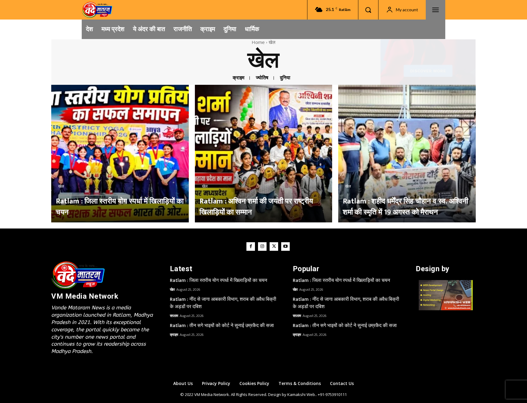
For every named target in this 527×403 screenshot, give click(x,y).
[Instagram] (262, 246)
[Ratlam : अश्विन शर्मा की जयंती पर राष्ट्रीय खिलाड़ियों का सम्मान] (263, 153)
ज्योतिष (262, 78)
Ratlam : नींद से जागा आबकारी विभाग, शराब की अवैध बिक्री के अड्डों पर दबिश (223, 303)
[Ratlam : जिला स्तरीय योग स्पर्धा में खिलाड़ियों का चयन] (120, 153)
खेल (61, 186)
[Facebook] (250, 246)
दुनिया (285, 78)
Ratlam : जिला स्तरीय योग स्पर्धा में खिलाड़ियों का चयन (218, 280)
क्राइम (238, 78)
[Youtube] (285, 246)
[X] (274, 246)
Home (258, 42)
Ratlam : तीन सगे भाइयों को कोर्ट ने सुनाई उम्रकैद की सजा (222, 326)
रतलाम (174, 315)
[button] (368, 10)
